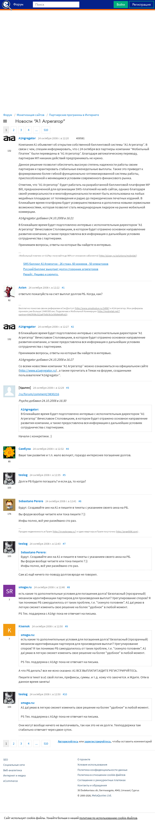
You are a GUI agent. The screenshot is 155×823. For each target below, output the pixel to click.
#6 (80, 501)
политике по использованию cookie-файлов (108, 818)
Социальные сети (14, 765)
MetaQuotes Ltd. (102, 795)
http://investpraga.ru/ (64, 531)
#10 (65, 694)
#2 (72, 326)
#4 (67, 449)
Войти (121, 4)
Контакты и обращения (92, 785)
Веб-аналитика (12, 770)
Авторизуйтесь (68, 741)
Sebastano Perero (31, 501)
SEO (5, 759)
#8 (68, 587)
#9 (66, 626)
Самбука (25, 449)
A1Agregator (27, 138)
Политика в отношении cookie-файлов (101, 775)
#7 (64, 544)
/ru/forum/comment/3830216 (39, 394)
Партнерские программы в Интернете (74, 115)
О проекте (84, 759)
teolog (23, 475)
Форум (7, 115)
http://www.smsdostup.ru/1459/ (92, 308)
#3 (67, 388)
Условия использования (92, 764)
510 (46, 130)
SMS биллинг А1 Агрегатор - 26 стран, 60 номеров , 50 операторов (65, 264)
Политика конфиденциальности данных (102, 770)
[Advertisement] (77, 20)
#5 (64, 475)
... (36, 130)
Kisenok (24, 626)
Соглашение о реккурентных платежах (102, 780)
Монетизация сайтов (30, 115)
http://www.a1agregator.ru (38, 370)
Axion (22, 287)
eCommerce (10, 781)
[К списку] (11, 122)
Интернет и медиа (14, 775)
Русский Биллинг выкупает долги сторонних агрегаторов (60, 269)
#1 (63, 287)
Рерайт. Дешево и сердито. (41, 274)
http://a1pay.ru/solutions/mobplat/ (117, 255)
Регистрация (141, 4)
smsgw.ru (25, 587)
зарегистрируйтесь (97, 741)
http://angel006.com (126, 531)
